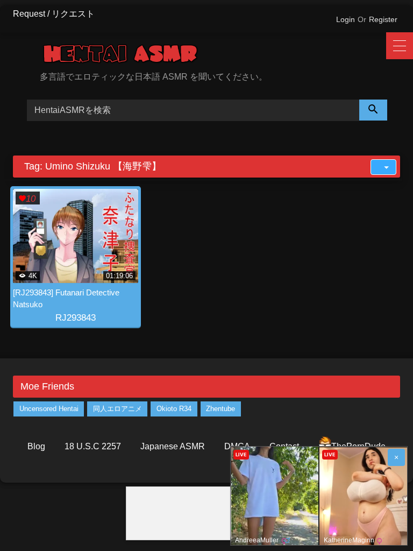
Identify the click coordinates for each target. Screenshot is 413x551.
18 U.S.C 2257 (93, 446)
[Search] (373, 110)
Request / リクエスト (54, 13)
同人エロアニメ (117, 409)
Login (345, 19)
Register (383, 19)
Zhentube (220, 409)
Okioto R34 (173, 409)
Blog (36, 446)
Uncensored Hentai (49, 409)
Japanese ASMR (172, 446)
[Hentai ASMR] (220, 55)
